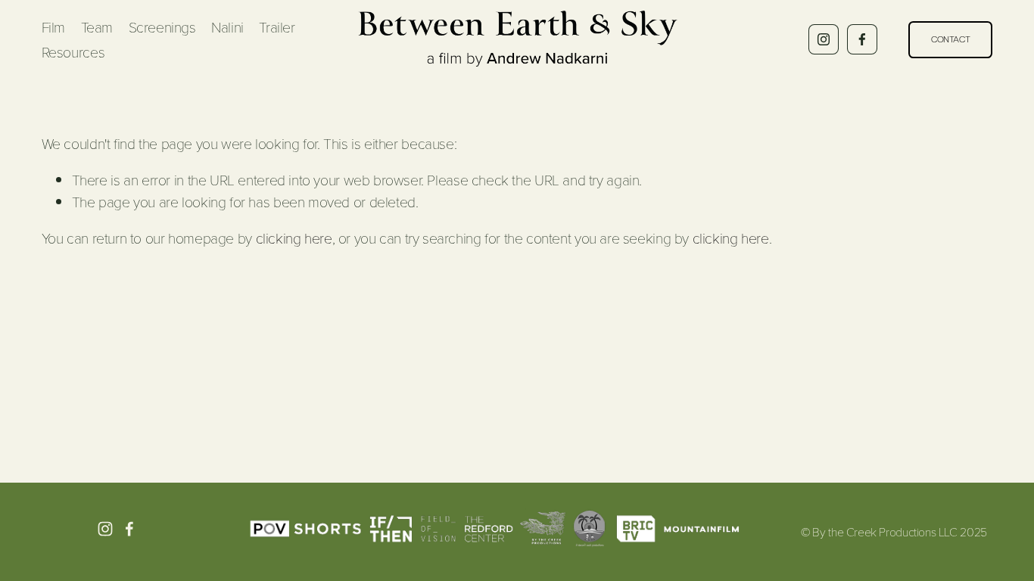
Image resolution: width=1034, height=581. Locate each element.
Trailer (276, 26)
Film (53, 26)
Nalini (227, 26)
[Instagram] (823, 39)
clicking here (294, 237)
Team (97, 26)
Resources (73, 51)
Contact (950, 39)
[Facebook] (862, 39)
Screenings (162, 26)
